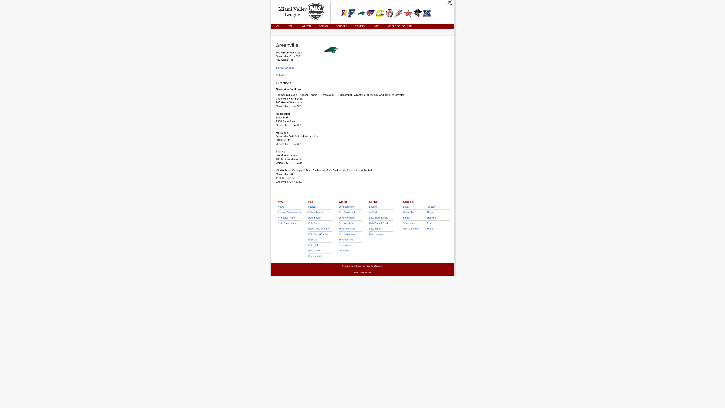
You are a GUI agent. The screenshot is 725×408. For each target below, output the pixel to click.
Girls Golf (313, 245)
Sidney (406, 217)
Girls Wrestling (346, 223)
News (281, 207)
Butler (406, 207)
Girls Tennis (314, 250)
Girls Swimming (347, 234)
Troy (429, 223)
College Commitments (289, 212)
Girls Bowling (345, 245)
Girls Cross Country (318, 234)
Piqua (430, 212)
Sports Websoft (374, 266)
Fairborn (431, 207)
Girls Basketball (347, 212)
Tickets (280, 75)
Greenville (408, 212)
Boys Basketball (347, 207)
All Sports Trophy (286, 217)
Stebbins (431, 217)
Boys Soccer (314, 217)
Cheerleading (315, 256)
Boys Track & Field (378, 217)
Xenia (430, 228)
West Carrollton (411, 228)
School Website (285, 67)
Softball (373, 212)
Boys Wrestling (346, 217)
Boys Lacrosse (376, 234)
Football (312, 207)
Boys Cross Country (318, 228)
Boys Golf (313, 239)
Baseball (373, 207)
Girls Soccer (314, 223)
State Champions (287, 223)
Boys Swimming (347, 228)
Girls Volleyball (316, 212)
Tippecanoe (409, 223)
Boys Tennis (375, 228)
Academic (344, 250)
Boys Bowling (346, 239)
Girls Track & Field (378, 223)
